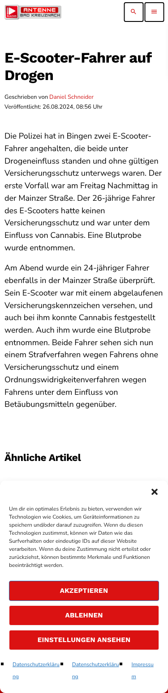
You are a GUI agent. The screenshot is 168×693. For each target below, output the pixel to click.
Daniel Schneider (71, 97)
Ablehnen (84, 615)
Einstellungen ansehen (84, 640)
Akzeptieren (84, 591)
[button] (154, 491)
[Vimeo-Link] (33, 12)
